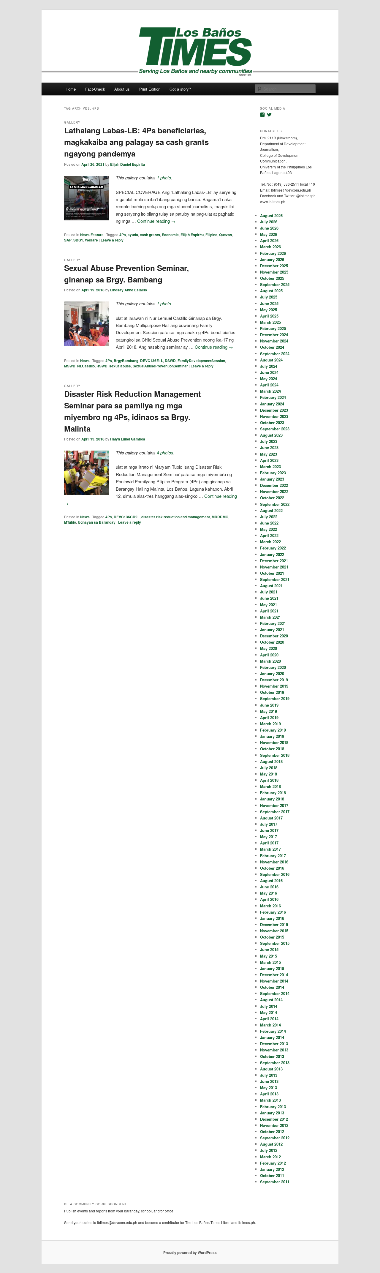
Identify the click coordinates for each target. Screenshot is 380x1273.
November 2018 (274, 742)
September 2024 (274, 353)
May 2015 (268, 956)
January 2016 (272, 918)
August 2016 (271, 880)
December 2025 (274, 266)
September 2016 (274, 874)
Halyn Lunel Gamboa (127, 439)
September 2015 (274, 943)
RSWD (101, 366)
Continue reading (156, 221)
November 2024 (274, 341)
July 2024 (268, 366)
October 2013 (272, 1056)
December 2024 (274, 334)
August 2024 (271, 360)
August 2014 (271, 999)
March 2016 (270, 906)
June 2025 (269, 303)
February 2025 (273, 328)
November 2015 (274, 931)
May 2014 (268, 1012)
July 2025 (268, 297)
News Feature (92, 234)
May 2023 (268, 454)
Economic (170, 234)
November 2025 (274, 272)
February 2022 (273, 548)
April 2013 (269, 1094)
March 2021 (270, 617)
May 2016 (268, 893)
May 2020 (268, 648)
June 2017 (269, 830)
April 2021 (269, 611)
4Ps (122, 234)
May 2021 (268, 604)
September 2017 (274, 811)
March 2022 (270, 541)
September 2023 (274, 429)
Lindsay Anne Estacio (128, 290)
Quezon (225, 234)
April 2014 (269, 1018)
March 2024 (270, 391)
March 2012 (270, 1157)
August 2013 (271, 1069)
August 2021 (271, 585)
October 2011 (272, 1175)
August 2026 (271, 215)
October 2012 (272, 1131)
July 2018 (268, 767)
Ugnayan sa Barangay (96, 522)
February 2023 (273, 473)
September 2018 (274, 755)
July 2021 (268, 592)
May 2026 (268, 234)
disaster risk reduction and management (175, 516)
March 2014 (270, 1025)
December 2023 (274, 410)
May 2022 (268, 529)
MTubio (70, 522)
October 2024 (272, 347)
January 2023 (272, 479)
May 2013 (268, 1087)
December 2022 (274, 485)
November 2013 (274, 1050)
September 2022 (274, 504)
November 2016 (274, 862)
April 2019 (269, 717)
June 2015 (269, 949)
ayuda (133, 234)
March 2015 (270, 962)
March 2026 (270, 246)
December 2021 (274, 560)
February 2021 (273, 623)
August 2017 (271, 818)
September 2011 (274, 1181)
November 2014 (274, 981)
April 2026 (269, 240)
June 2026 (269, 228)
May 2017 (268, 836)
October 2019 (272, 692)
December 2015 (274, 924)
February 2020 (273, 667)
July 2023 (268, 441)
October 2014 (272, 987)
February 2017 (273, 855)
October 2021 (272, 573)
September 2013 (274, 1062)
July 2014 (268, 1006)
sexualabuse (120, 366)
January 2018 (272, 799)
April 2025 (269, 316)
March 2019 (270, 723)
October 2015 (272, 937)
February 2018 (273, 792)
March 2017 (270, 849)
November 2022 (274, 491)
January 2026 (272, 259)
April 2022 (269, 535)
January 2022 (272, 554)
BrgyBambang (126, 360)
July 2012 (268, 1150)
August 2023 (271, 435)
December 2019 (274, 680)
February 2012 (273, 1163)
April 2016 (269, 899)
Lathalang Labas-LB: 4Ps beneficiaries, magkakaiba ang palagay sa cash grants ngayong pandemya (136, 142)
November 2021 (274, 567)
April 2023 (269, 460)
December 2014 (274, 974)
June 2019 (269, 705)
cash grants (150, 234)
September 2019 (274, 698)
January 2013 (272, 1113)
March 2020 (270, 661)
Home (71, 89)
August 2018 (271, 761)
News (85, 360)
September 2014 (274, 993)
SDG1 (78, 240)
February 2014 (273, 1031)
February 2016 (273, 912)
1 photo (164, 177)
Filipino (211, 234)
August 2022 (271, 510)
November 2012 (274, 1125)
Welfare (91, 240)
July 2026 (268, 222)
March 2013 (270, 1100)
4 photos (165, 452)
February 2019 (273, 730)
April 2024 (269, 385)
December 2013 (274, 1043)
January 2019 (272, 736)
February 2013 (273, 1106)
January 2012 (272, 1169)
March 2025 (270, 322)
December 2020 (274, 636)
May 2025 (268, 309)
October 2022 (272, 497)
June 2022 (269, 523)
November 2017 (274, 805)
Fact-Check (95, 89)
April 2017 (269, 843)
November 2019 (274, 686)
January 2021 (272, 629)
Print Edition (149, 89)
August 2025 (271, 290)
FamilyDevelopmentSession (201, 360)
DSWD (170, 360)
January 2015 (272, 968)
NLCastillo (86, 366)
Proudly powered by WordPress (190, 1252)
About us (122, 89)
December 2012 (274, 1119)
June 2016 (269, 887)
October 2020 (272, 642)
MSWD (69, 366)
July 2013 (268, 1075)
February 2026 (273, 253)
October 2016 (272, 868)
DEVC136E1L (151, 360)
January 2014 (272, 1037)
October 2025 (272, 278)
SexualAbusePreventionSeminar (160, 366)
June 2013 (269, 1081)
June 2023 (269, 447)
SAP (68, 240)
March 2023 (270, 466)
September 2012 (274, 1138)
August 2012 (271, 1144)
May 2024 (268, 378)
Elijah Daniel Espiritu (127, 164)
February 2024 (273, 397)
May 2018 (268, 774)
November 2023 (274, 416)
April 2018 (269, 780)
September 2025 (274, 284)
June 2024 (269, 372)
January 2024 (272, 404)
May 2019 (268, 711)
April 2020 (269, 655)
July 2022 (268, 516)
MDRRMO (220, 516)
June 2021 (269, 598)
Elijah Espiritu (192, 234)
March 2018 (270, 786)
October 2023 (272, 422)
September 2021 (274, 579)
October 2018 (272, 748)
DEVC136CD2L (127, 516)
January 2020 (272, 673)
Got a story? (180, 89)
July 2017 (268, 824)
